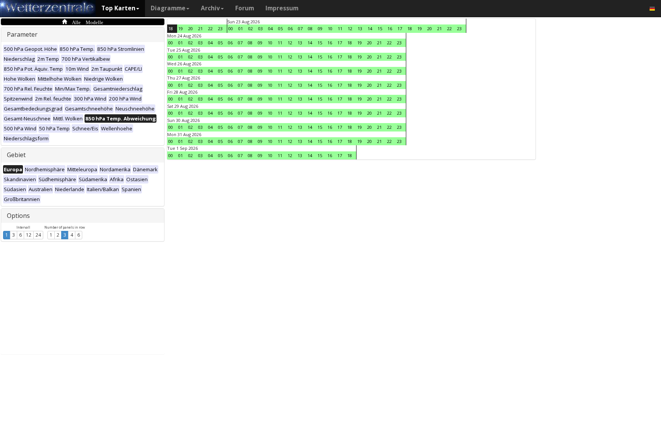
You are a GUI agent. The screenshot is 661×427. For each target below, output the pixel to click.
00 (230, 28)
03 (260, 28)
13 (360, 28)
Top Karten (118, 8)
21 (200, 28)
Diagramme (168, 8)
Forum (244, 8)
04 (270, 28)
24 (38, 235)
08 (310, 28)
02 (250, 28)
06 (290, 28)
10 (330, 28)
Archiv (210, 8)
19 (180, 28)
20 (190, 28)
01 (240, 28)
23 (220, 28)
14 (370, 28)
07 (300, 28)
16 (389, 28)
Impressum (281, 8)
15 (380, 28)
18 (170, 28)
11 (340, 28)
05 (280, 28)
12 (28, 235)
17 (399, 28)
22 (210, 28)
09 (320, 28)
